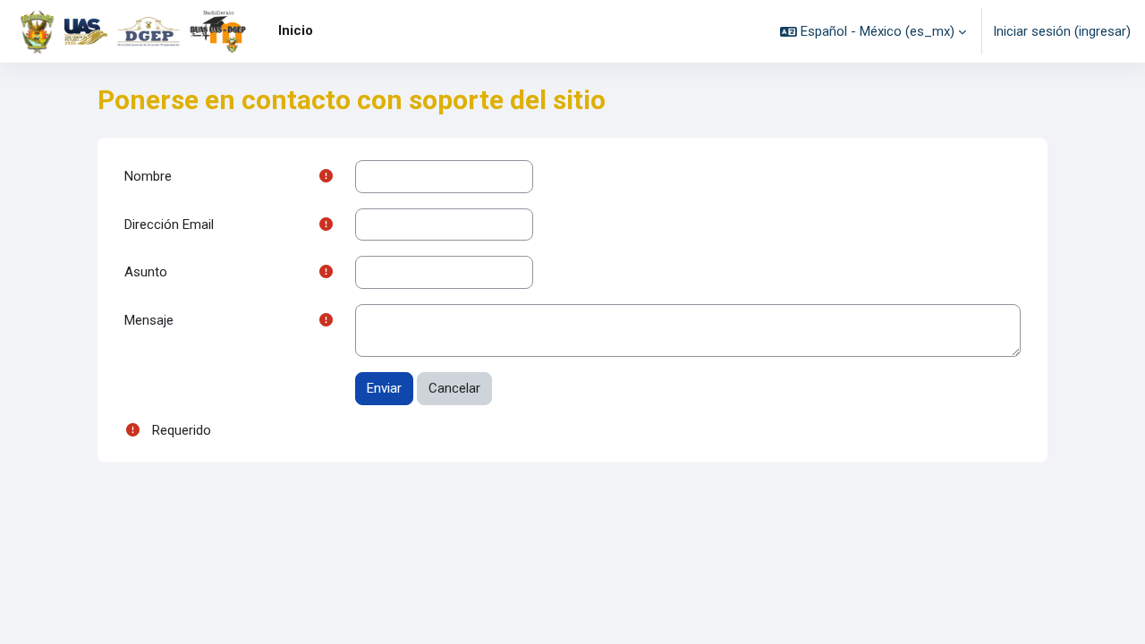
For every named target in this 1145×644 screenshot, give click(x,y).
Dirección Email (169, 224)
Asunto (145, 272)
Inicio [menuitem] (295, 30)
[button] (873, 31)
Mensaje (149, 320)
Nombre (148, 176)
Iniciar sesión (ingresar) (1062, 31)
